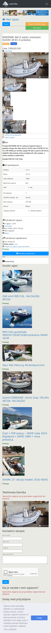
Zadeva (5, 548)
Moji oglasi (37, 28)
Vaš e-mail (6, 535)
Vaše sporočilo (7, 554)
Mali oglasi (12, 19)
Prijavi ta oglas (9, 137)
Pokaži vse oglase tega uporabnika (17, 246)
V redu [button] (39, 618)
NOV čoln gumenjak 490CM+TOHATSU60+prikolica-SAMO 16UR (25, 335)
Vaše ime (5, 542)
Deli (3, 257)
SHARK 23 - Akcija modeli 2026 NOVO (25, 479)
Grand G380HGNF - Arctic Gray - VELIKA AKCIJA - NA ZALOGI (25, 399)
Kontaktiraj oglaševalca (26, 253)
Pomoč (6, 24)
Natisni (6, 233)
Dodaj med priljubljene (13, 135)
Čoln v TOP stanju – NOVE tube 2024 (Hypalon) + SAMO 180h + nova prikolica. (24, 436)
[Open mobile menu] (46, 4)
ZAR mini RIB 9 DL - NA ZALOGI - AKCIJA (21, 297)
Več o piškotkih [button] (10, 629)
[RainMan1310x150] (25, 12)
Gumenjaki (8, 226)
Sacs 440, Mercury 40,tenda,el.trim (23, 365)
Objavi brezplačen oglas (37, 24)
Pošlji (5, 582)
